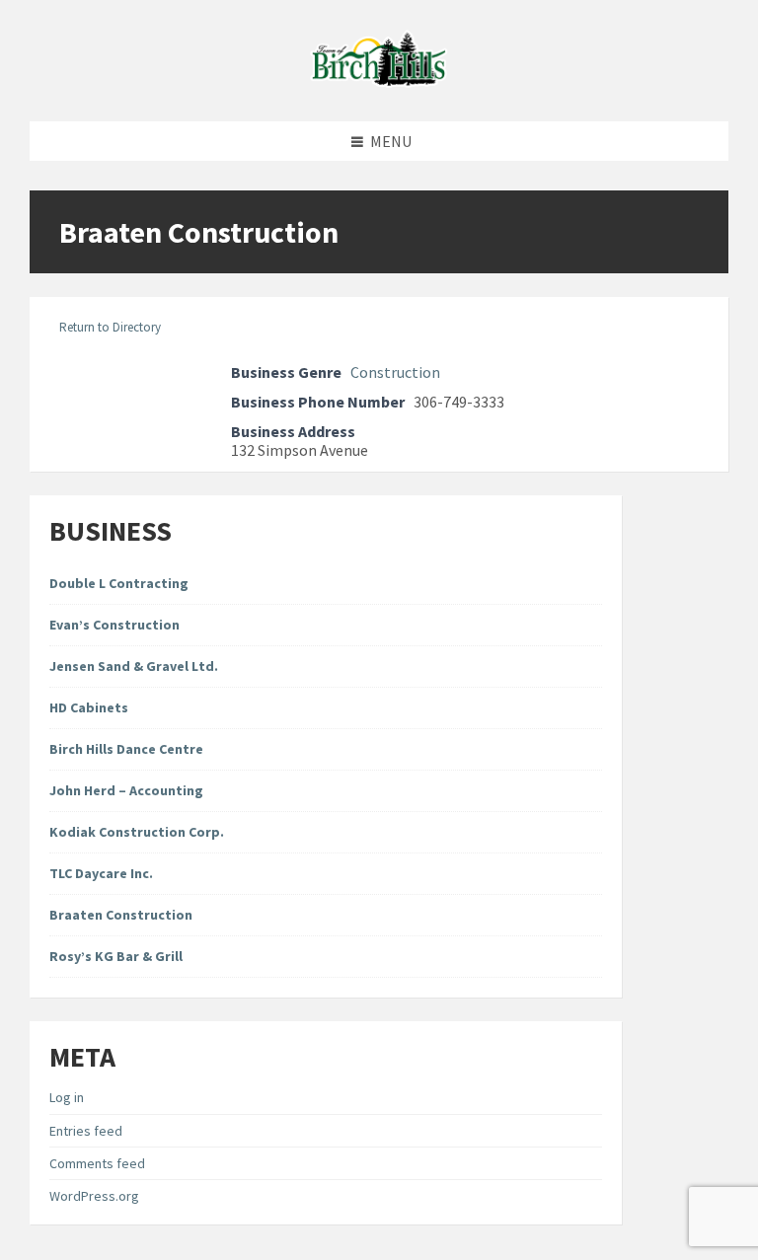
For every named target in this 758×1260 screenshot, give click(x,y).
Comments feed (97, 1163)
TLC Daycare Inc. (101, 873)
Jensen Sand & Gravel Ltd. (133, 666)
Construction (395, 372)
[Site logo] (379, 82)
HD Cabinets (88, 707)
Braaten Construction (120, 915)
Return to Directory (110, 327)
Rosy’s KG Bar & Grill (116, 956)
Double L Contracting (119, 583)
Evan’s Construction (114, 624)
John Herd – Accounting (126, 790)
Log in (66, 1097)
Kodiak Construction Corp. (136, 832)
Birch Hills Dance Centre (126, 749)
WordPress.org (94, 1196)
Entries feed (85, 1131)
